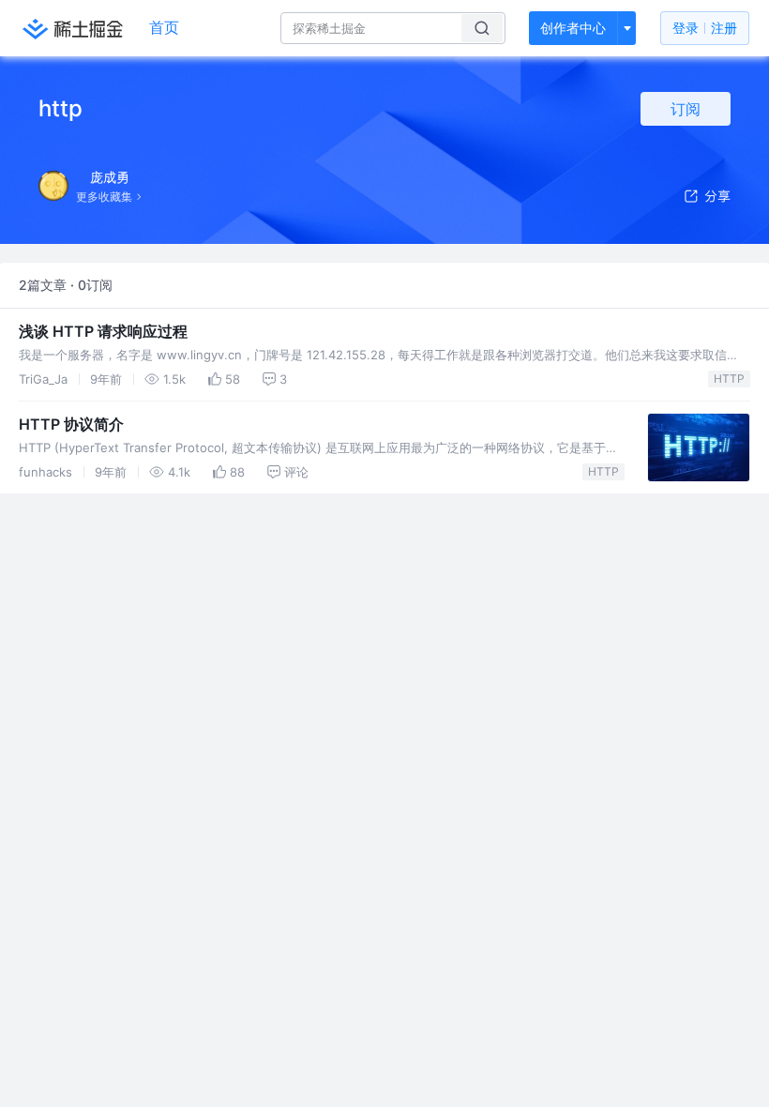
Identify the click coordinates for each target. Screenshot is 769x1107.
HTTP (729, 379)
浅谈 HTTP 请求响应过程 (103, 331)
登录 (704, 28)
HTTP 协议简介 (71, 424)
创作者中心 (573, 28)
